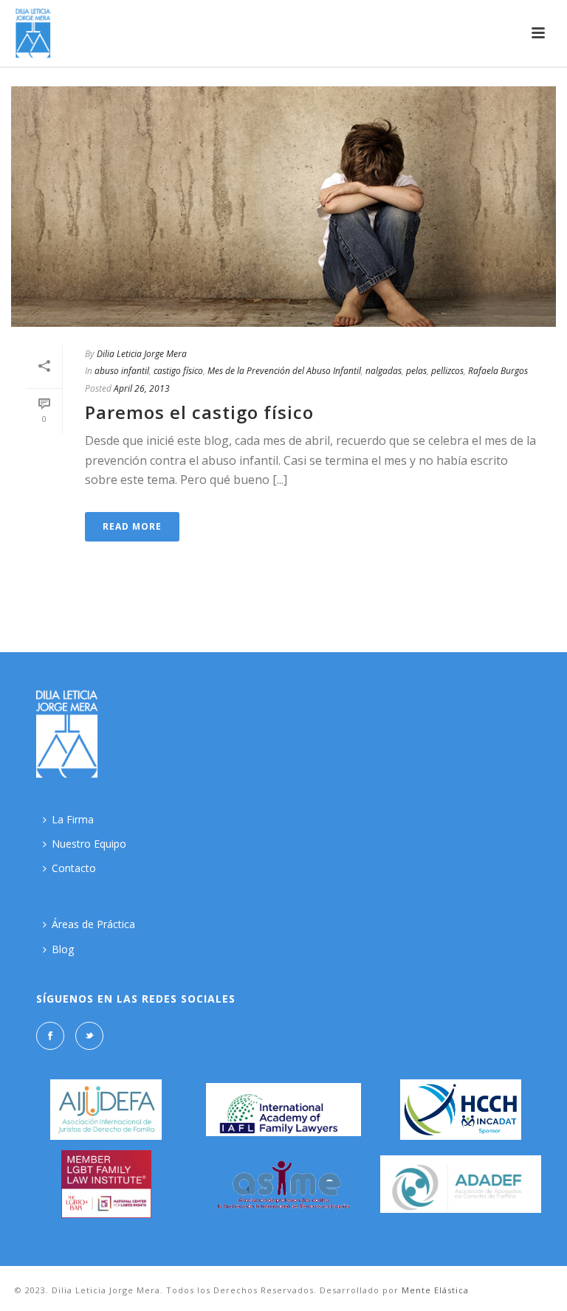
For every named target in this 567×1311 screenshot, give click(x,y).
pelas (416, 370)
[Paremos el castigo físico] (283, 206)
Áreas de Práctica (93, 924)
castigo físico (178, 370)
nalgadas (383, 370)
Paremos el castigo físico (199, 412)
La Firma (73, 819)
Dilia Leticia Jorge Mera (142, 353)
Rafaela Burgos (498, 370)
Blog (63, 949)
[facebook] (50, 1036)
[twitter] (89, 1036)
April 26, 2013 (142, 388)
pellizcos (447, 370)
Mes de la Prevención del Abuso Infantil (284, 370)
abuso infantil (121, 370)
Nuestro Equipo (89, 844)
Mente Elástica (435, 1290)
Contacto (74, 868)
